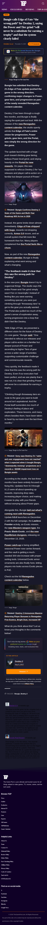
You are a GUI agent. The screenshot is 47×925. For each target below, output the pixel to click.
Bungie (24, 282)
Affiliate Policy (29, 684)
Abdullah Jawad (8, 44)
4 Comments (35, 44)
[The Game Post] (23, 3)
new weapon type (22, 528)
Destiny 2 (24, 694)
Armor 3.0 (19, 233)
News (6, 14)
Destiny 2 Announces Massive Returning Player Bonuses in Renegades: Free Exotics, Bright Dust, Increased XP (23, 616)
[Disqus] (23, 730)
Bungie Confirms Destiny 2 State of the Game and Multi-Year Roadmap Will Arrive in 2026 (22, 213)
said (30, 335)
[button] (4, 3)
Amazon (22, 671)
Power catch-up (13, 545)
